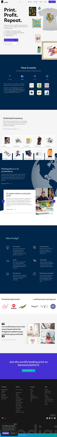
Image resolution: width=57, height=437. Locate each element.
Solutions (36, 1)
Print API (3, 392)
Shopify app (15, 87)
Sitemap (46, 404)
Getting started (48, 391)
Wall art (17, 394)
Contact (31, 391)
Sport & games (18, 403)
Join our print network (49, 399)
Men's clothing (18, 405)
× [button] (16, 424)
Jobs (31, 400)
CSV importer (4, 398)
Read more (10, 431)
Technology (18, 397)
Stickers (17, 395)
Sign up (52, 1)
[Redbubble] (13, 306)
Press (31, 399)
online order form (13, 91)
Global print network (34, 397)
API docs (46, 396)
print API (19, 89)
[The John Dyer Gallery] (53, 306)
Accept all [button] (6, 433)
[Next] (54, 201)
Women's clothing (19, 407)
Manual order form (4, 397)
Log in (45, 1)
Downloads (47, 397)
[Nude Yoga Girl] (44, 306)
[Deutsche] (5, 418)
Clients (31, 394)
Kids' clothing (18, 408)
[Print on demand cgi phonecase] (39, 50)
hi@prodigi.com (53, 415)
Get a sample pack (19, 389)
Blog (31, 392)
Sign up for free (28, 370)
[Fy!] (4, 306)
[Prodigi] (4, 2)
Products (30, 1)
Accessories (18, 410)
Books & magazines (19, 399)
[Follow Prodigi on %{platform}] (47, 418)
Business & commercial (20, 412)
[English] (2, 418)
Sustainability (32, 396)
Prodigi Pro (3, 391)
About (41, 1)
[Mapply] (34, 306)
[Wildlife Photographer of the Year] (22, 306)
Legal (46, 402)
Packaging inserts (4, 389)
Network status (48, 392)
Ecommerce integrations (3, 395)
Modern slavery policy (49, 400)
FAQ (45, 394)
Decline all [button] (13, 433)
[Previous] (3, 201)
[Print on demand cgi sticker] (39, 8)
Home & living (18, 400)
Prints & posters (19, 392)
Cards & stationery (19, 402)
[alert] (9, 429)
